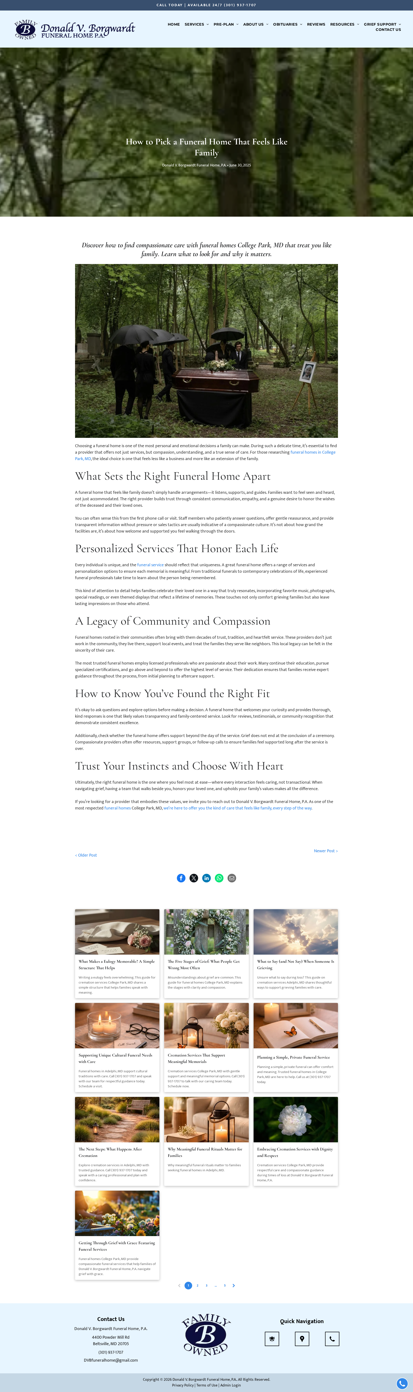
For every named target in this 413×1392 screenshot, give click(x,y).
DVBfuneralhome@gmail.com (111, 1360)
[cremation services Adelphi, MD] (206, 1025)
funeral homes (117, 808)
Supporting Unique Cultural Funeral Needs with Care (115, 1058)
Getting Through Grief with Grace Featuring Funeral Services (117, 1246)
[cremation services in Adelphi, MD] (296, 932)
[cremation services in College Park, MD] (117, 932)
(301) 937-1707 (240, 5)
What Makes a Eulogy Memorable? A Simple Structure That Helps (117, 964)
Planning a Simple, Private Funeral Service (293, 1057)
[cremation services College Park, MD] (296, 1119)
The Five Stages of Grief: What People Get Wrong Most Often (204, 964)
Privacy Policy (183, 1385)
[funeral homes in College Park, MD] (206, 932)
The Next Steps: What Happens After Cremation (110, 1152)
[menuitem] (173, 24)
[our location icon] (302, 1342)
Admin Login (230, 1385)
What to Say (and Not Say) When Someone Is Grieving (295, 964)
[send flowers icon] (272, 1342)
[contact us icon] (332, 1342)
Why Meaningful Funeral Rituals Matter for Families (205, 1152)
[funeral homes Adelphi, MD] (117, 1025)
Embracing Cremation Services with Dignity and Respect (295, 1152)
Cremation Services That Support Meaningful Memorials (196, 1058)
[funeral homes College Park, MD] (296, 1025)
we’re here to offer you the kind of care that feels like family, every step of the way (237, 808)
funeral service (150, 565)
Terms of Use (206, 1385)
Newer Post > (326, 851)
